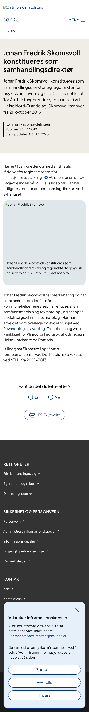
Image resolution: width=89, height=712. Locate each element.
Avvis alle (44, 682)
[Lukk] (77, 610)
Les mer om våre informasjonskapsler (37, 636)
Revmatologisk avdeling (24, 328)
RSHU (48, 177)
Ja (36, 397)
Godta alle (44, 669)
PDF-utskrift (49, 414)
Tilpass (45, 695)
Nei (58, 397)
